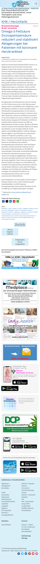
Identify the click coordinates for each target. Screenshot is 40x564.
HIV (23, 499)
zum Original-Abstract (10, 232)
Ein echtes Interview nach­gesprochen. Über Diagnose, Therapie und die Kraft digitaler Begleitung (24, 376)
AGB (12, 551)
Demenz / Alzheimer (28, 495)
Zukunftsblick (6, 525)
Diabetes (25, 497)
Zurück (20, 224)
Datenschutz (19, 551)
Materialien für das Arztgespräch (20, 242)
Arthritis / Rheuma (28, 484)
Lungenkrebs (26, 506)
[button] (3, 201)
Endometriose (6, 499)
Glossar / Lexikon (27, 525)
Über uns (28, 551)
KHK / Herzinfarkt (27, 501)
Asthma (24, 486)
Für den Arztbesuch (28, 527)
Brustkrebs (5, 488)
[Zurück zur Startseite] (20, 3)
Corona (24, 493)
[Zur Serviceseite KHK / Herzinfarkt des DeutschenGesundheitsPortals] (20, 262)
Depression (5, 497)
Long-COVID (26, 504)
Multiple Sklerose (27, 508)
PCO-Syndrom (6, 510)
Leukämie (5, 504)
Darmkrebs (5, 495)
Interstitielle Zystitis (8, 501)
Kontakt (34, 551)
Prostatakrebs (26, 510)
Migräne (4, 508)
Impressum (5, 551)
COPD (3, 493)
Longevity (5, 506)
